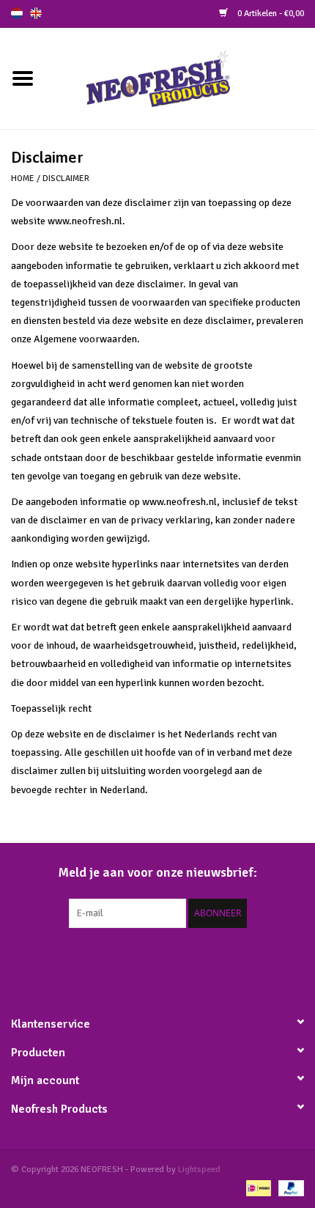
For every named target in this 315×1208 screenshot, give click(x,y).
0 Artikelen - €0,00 (269, 13)
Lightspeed (199, 1169)
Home (22, 178)
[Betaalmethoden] (257, 1187)
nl (17, 13)
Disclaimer (65, 178)
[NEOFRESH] (180, 77)
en (36, 13)
